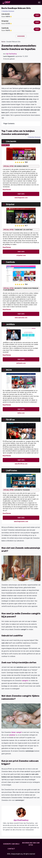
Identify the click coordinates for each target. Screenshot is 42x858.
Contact (11, 849)
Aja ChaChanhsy (11, 54)
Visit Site (21, 194)
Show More (21, 36)
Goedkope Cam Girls (11, 844)
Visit (37, 15)
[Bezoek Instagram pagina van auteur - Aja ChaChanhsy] (21, 833)
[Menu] (39, 2)
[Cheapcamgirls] (6, 2)
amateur (12, 735)
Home (3, 41)
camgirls (25, 681)
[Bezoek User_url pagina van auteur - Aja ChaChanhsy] (18, 833)
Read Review (7, 189)
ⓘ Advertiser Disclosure (34, 137)
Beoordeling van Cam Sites (30, 844)
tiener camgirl (16, 732)
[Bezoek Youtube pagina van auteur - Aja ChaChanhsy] (23, 833)
